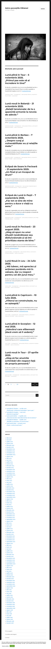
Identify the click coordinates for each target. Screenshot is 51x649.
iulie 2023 (9, 501)
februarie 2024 (10, 488)
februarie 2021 (10, 554)
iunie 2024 (9, 480)
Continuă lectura (26, 91)
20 (18, 384)
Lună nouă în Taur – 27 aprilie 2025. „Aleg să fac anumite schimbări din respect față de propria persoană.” (21, 358)
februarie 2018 (10, 621)
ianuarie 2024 (10, 489)
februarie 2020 (10, 576)
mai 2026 (8, 439)
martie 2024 (9, 486)
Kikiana (29, 94)
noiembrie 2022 (10, 515)
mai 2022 (8, 526)
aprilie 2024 (9, 484)
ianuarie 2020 (10, 578)
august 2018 (9, 610)
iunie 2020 (9, 569)
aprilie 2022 (9, 528)
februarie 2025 (10, 465)
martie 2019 (9, 597)
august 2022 (9, 521)
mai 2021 (8, 549)
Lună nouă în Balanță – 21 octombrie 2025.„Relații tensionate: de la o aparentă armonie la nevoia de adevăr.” (21, 109)
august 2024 (9, 476)
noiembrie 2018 (10, 604)
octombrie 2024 (10, 473)
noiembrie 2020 (10, 560)
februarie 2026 (10, 445)
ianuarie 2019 (10, 600)
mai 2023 (8, 504)
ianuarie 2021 (9, 556)
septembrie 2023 (10, 497)
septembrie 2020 (10, 563)
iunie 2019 (9, 591)
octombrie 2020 (10, 562)
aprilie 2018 (9, 617)
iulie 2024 (9, 478)
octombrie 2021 (10, 539)
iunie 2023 (9, 502)
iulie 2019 (8, 589)
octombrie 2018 (10, 606)
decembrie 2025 (10, 449)
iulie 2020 (9, 567)
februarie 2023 (10, 510)
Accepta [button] (12, 646)
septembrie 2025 (10, 454)
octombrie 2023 (10, 495)
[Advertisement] (25, 23)
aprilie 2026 (9, 441)
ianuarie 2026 (10, 447)
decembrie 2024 (10, 469)
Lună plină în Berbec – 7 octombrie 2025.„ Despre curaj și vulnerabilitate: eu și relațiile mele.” (21, 140)
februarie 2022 (10, 532)
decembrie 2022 (10, 513)
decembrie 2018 (10, 602)
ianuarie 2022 (10, 534)
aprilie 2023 (9, 506)
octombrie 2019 (10, 584)
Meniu (43, 8)
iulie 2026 (9, 438)
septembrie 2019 (10, 586)
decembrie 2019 (10, 580)
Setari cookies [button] (5, 646)
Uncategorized (17, 94)
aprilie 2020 (9, 573)
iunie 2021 (9, 547)
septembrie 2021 (10, 541)
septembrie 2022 (10, 519)
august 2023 (9, 499)
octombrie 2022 (10, 517)
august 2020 (9, 565)
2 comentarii (14, 95)
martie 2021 (9, 552)
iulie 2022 (9, 523)
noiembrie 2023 (10, 493)
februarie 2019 (10, 599)
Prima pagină (8, 631)
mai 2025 (8, 460)
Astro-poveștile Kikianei (16, 8)
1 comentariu (13, 376)
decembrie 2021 (10, 536)
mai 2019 (8, 593)
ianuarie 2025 (10, 467)
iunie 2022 (9, 525)
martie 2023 (9, 508)
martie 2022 (9, 530)
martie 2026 (9, 443)
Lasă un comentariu (18, 127)
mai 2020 (8, 571)
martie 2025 (9, 464)
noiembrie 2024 (10, 471)
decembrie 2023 (10, 491)
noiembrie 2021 (10, 538)
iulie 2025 (9, 458)
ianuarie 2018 (9, 623)
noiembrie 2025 (10, 451)
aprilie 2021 (9, 550)
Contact (7, 637)
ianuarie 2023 (10, 512)
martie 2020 (9, 575)
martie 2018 (9, 619)
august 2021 (9, 543)
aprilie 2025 (9, 462)
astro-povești (24, 94)
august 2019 (9, 588)
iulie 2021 (8, 545)
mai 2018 (8, 615)
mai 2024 (8, 482)
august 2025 (9, 456)
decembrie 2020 (10, 558)
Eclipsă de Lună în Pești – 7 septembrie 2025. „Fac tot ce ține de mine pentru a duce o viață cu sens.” (20, 201)
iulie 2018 (8, 612)
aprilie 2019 (9, 595)
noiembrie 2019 (10, 582)
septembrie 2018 (10, 608)
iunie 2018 (9, 613)
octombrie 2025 (10, 452)
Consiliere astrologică (10, 634)
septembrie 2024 (10, 475)
